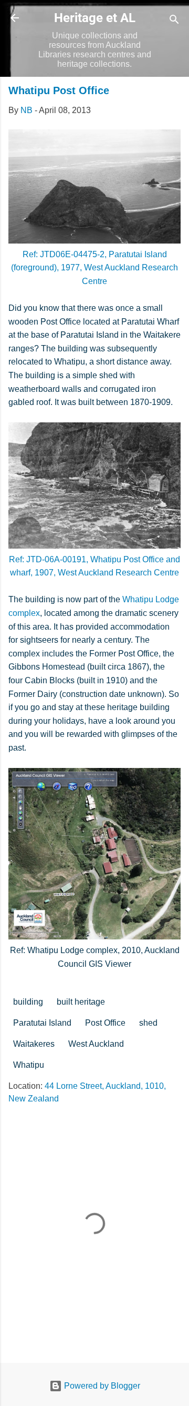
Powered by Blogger (101, 1385)
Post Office (105, 1022)
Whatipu (28, 1064)
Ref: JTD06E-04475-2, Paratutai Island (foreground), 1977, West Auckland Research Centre (94, 268)
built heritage (81, 1001)
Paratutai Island (42, 1022)
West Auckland (96, 1043)
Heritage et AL (94, 18)
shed (148, 1022)
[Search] (174, 21)
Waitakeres (34, 1043)
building (28, 1001)
